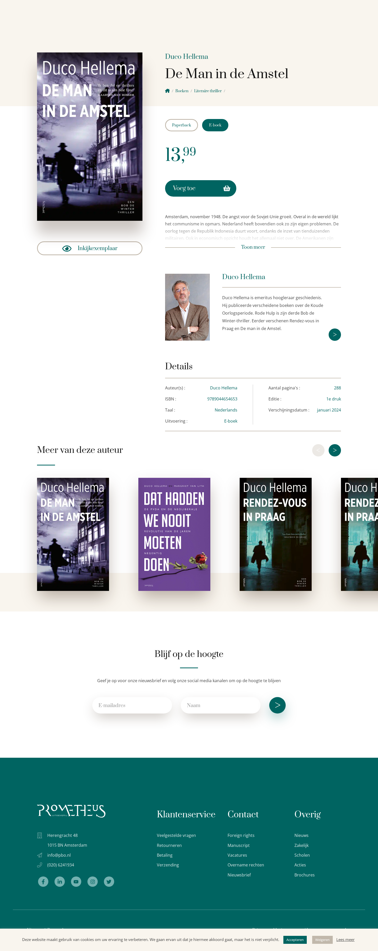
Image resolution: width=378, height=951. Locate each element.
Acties (300, 865)
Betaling (165, 855)
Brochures (304, 875)
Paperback (181, 125)
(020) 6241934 (60, 865)
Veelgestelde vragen (176, 835)
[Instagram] (92, 881)
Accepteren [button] (295, 939)
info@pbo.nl (59, 855)
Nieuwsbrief (239, 875)
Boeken (181, 91)
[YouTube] (76, 881)
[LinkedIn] (60, 881)
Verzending (168, 865)
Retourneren (169, 845)
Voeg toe (184, 188)
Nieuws (301, 835)
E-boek (215, 125)
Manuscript (239, 845)
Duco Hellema (186, 57)
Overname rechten (246, 865)
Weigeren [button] (322, 939)
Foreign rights (241, 835)
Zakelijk (301, 845)
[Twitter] (109, 881)
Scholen (302, 855)
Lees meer (345, 939)
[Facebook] (43, 881)
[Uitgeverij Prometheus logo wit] (71, 811)
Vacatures (237, 855)
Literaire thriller (208, 91)
